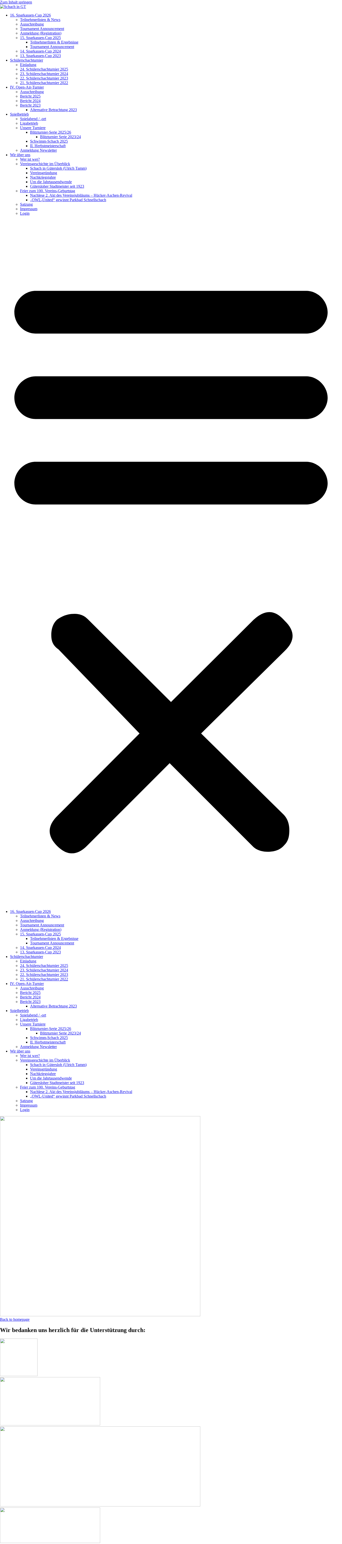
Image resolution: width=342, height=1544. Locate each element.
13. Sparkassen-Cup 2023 (40, 56)
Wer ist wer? (30, 159)
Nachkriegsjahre (43, 177)
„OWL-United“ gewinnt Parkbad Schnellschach (68, 200)
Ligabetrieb (29, 123)
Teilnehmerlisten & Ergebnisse (54, 42)
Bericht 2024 (30, 101)
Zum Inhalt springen (16, 2)
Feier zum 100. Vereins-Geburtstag (47, 191)
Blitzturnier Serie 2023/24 (60, 137)
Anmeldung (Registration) (40, 33)
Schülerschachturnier (26, 60)
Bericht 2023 (30, 105)
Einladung (28, 65)
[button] (171, 562)
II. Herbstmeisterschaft (48, 146)
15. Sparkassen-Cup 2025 (40, 38)
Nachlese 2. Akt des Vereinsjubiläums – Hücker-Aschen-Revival (81, 195)
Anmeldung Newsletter (38, 150)
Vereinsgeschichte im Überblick (45, 164)
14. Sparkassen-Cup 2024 (40, 51)
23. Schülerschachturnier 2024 (44, 74)
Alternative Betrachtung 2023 (53, 110)
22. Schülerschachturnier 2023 (44, 78)
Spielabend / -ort (33, 119)
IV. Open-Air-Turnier (27, 87)
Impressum (28, 209)
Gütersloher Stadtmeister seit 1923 (57, 186)
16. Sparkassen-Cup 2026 (30, 15)
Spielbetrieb (19, 114)
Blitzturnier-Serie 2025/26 (50, 132)
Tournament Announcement (42, 29)
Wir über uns (20, 155)
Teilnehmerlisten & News (40, 20)
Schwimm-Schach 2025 (49, 141)
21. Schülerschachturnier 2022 (44, 83)
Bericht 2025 (30, 96)
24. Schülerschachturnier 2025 (44, 69)
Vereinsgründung (43, 173)
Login (25, 213)
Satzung (26, 204)
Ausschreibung (32, 24)
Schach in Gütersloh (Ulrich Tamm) (58, 168)
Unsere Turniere (33, 128)
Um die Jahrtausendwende (51, 182)
